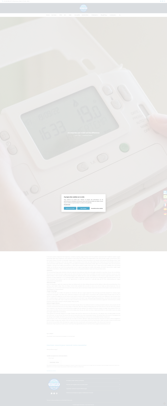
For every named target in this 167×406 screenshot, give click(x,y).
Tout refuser (83, 208)
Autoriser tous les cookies (70, 208)
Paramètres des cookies (97, 208)
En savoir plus (67, 204)
